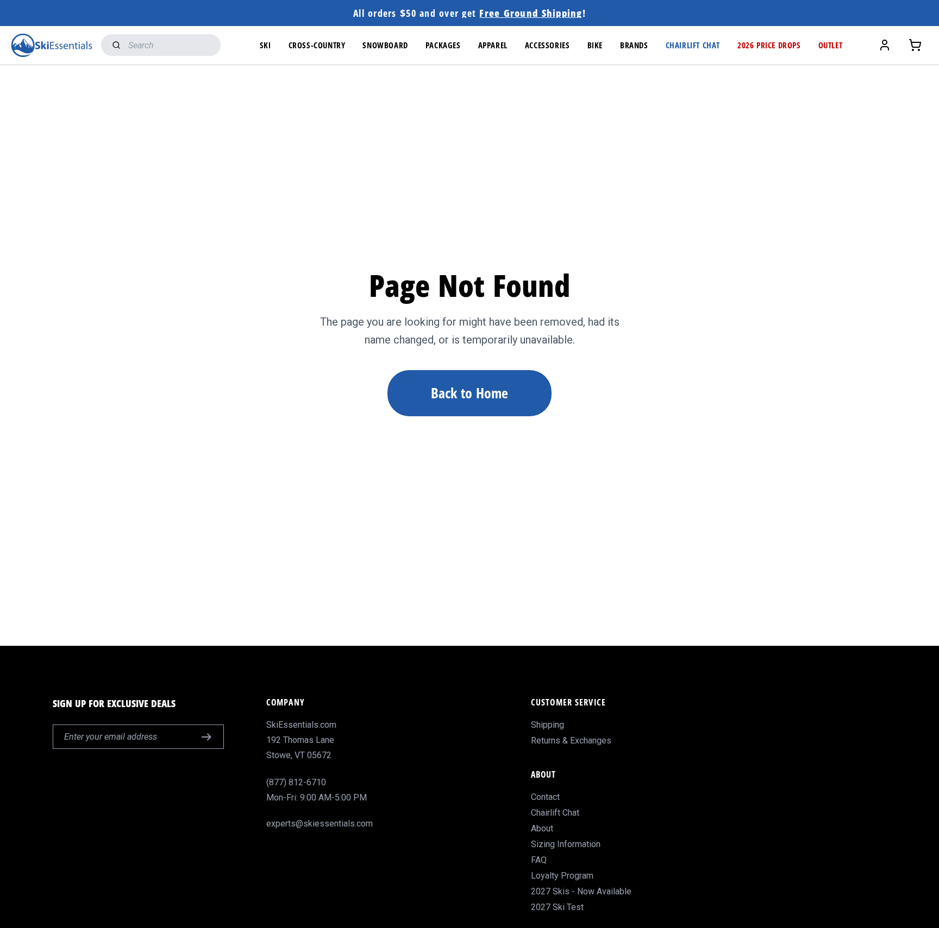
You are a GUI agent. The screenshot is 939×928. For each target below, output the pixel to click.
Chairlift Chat (555, 813)
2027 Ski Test (557, 907)
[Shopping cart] (915, 45)
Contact (545, 797)
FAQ (539, 860)
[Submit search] (113, 45)
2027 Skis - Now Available (581, 891)
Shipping (547, 725)
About (542, 828)
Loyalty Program (562, 875)
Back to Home (469, 393)
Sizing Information (565, 844)
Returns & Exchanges (571, 740)
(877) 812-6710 (296, 782)
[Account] (885, 45)
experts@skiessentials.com (319, 823)
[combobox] (161, 45)
